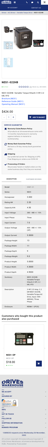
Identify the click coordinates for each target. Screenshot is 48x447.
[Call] (27, 2)
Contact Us (36, 8)
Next (44, 348)
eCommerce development (32, 441)
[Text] (32, 2)
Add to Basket (38, 117)
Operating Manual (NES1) (13, 104)
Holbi (4, 444)
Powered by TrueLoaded (16, 444)
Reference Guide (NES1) (13, 101)
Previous (3, 348)
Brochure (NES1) (9, 98)
